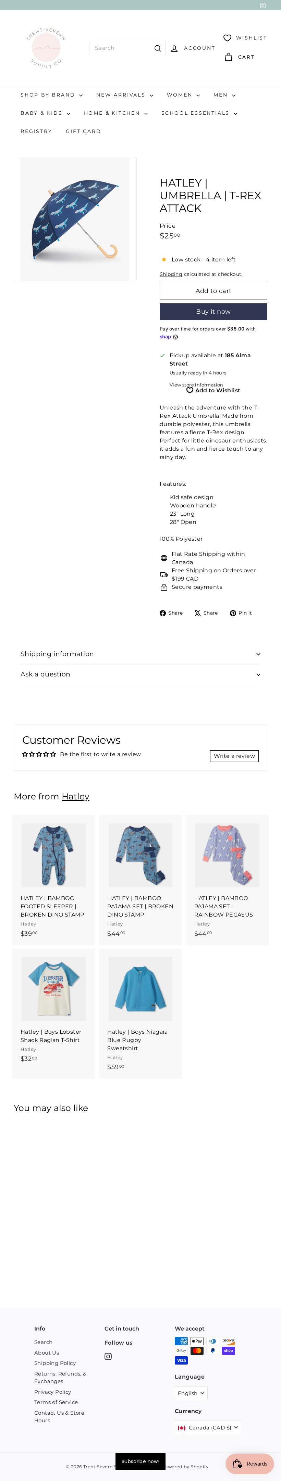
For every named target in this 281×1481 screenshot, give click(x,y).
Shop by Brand (49, 95)
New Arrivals (122, 95)
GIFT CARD (83, 131)
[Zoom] (75, 219)
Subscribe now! (140, 1461)
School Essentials (196, 113)
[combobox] (127, 48)
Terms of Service (56, 1402)
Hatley (75, 796)
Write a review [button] (234, 756)
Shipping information (57, 654)
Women (181, 95)
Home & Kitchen (113, 113)
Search (43, 1342)
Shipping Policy (55, 1363)
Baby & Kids (43, 113)
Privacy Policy (52, 1392)
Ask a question (46, 674)
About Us (46, 1352)
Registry (36, 131)
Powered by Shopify (185, 1466)
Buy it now (213, 311)
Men (221, 95)
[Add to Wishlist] (90, 848)
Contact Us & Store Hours (59, 1417)
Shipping (171, 274)
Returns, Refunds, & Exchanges (60, 1377)
